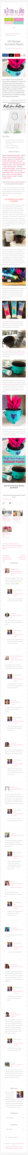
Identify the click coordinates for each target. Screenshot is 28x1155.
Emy (12, 613)
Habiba (12, 1013)
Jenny (12, 743)
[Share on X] (11, 55)
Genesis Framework (10, 1148)
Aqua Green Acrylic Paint (19, 353)
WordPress (17, 1148)
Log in (21, 1148)
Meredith (13, 787)
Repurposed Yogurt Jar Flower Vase (6, 534)
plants (10, 547)
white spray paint (9, 321)
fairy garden (12, 545)
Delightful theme (15, 1143)
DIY (8, 545)
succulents (14, 547)
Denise (12, 700)
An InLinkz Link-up (6, 499)
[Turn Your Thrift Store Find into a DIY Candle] (18, 513)
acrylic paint (18, 296)
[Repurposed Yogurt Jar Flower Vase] (7, 529)
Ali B (12, 1063)
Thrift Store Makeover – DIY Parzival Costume (6, 518)
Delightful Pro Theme (17, 1146)
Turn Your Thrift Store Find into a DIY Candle (17, 518)
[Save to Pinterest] (17, 55)
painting (7, 547)
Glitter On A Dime (14, 12)
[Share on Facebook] (5, 55)
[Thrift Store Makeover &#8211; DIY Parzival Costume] (7, 513)
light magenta (15, 384)
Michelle (13, 928)
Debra (12, 833)
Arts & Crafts (10, 543)
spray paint (9, 351)
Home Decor (15, 543)
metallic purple (5, 384)
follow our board (14, 182)
